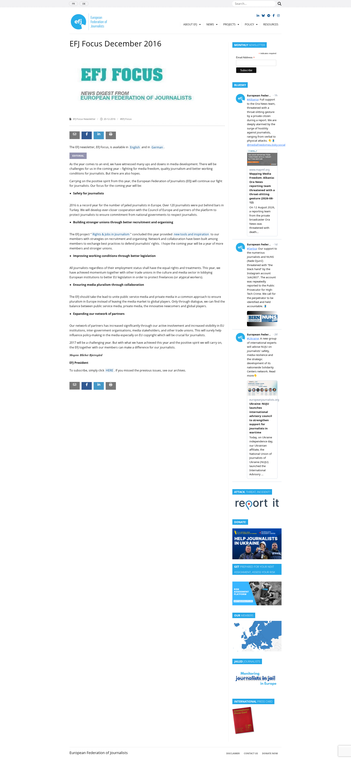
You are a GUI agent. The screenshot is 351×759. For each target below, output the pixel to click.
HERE (109, 370)
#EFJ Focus (126, 119)
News (210, 24)
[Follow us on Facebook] (274, 16)
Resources (270, 24)
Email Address (245, 57)
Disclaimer (233, 753)
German (157, 147)
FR (73, 3)
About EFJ (190, 24)
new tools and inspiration (191, 234)
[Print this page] (111, 134)
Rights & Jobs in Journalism (111, 234)
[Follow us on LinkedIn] (258, 16)
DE (83, 3)
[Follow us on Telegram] (268, 16)
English (135, 147)
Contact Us (251, 753)
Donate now (270, 753)
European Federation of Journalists (98, 752)
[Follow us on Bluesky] (263, 16)
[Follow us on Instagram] (278, 16)
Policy (249, 24)
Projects (229, 24)
